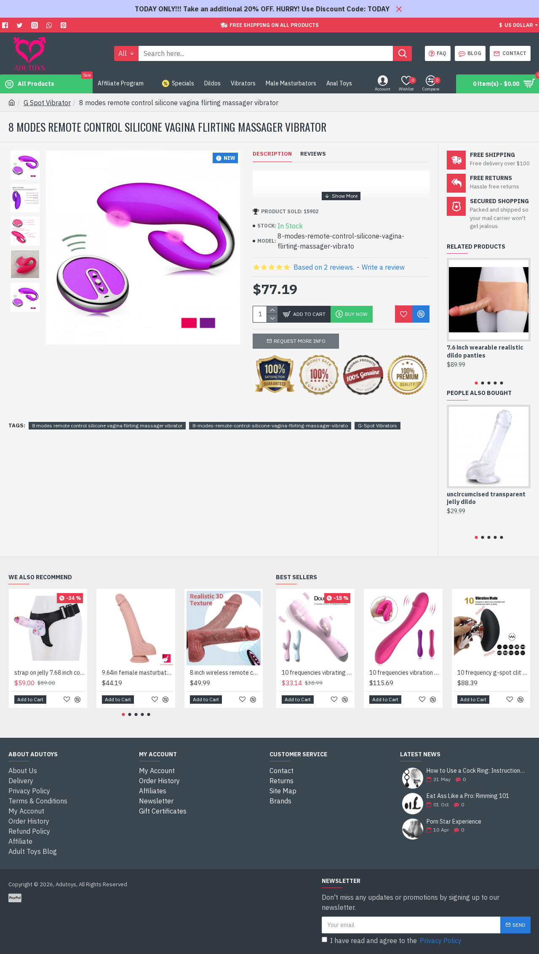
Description (272, 154)
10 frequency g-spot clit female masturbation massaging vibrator (492, 672)
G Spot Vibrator (47, 102)
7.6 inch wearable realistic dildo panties (485, 351)
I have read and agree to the (396, 940)
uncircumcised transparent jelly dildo (486, 498)
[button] (476, 383)
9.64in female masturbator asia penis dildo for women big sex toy (137, 672)
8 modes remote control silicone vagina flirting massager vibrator (107, 425)
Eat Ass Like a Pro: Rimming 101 (468, 796)
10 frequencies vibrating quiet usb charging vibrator (317, 672)
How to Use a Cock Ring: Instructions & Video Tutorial (476, 771)
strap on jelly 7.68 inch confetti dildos (49, 672)
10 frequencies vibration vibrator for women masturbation (404, 672)
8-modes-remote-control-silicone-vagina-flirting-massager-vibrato (270, 425)
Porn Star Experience (454, 822)
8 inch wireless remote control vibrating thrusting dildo (225, 672)
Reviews (313, 154)
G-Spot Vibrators (377, 425)
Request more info (300, 341)
